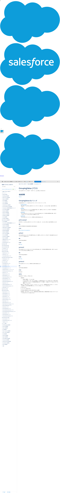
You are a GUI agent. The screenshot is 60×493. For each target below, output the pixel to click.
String (21, 244)
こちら (27, 181)
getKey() (22, 208)
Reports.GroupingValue (26, 230)
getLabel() (23, 212)
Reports (20, 196)
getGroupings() (23, 204)
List (20, 230)
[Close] (57, 181)
